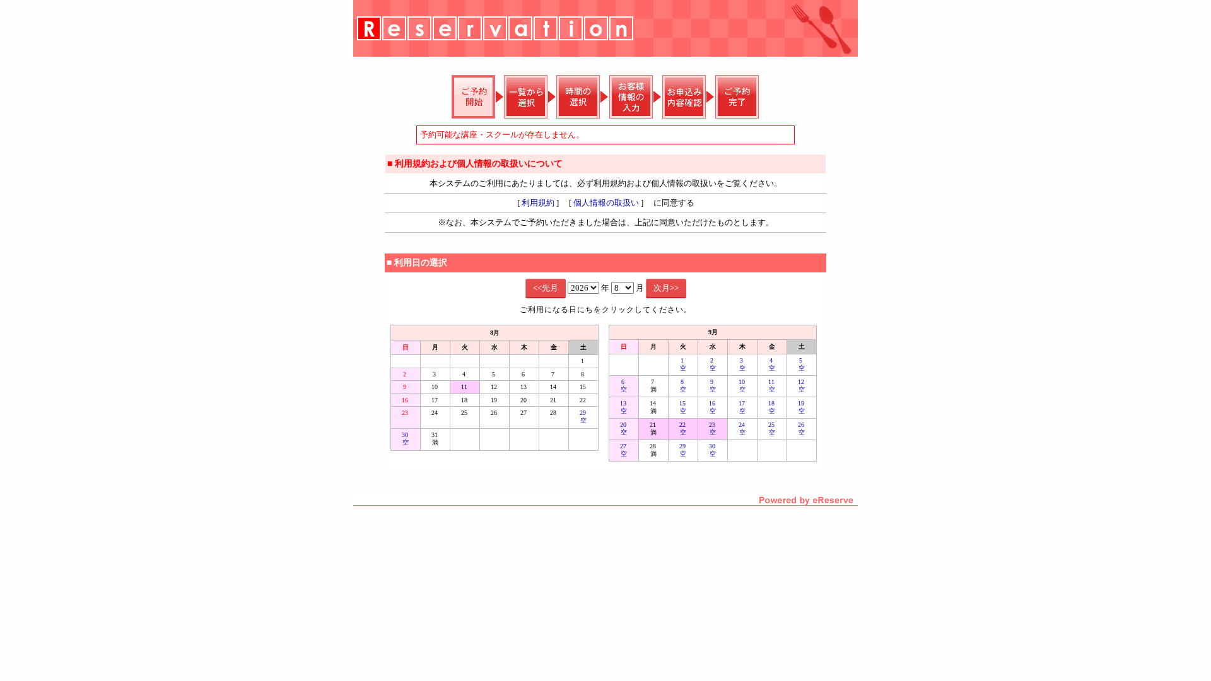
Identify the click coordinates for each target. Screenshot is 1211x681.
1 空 (683, 364)
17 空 (743, 407)
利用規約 (538, 202)
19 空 (802, 407)
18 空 (772, 407)
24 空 (743, 428)
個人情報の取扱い (606, 202)
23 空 (713, 428)
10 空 (743, 385)
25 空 (772, 428)
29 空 (584, 416)
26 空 (802, 428)
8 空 (683, 385)
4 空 (772, 364)
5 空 (802, 364)
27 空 (624, 450)
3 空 (742, 364)
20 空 (624, 428)
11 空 (772, 385)
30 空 (406, 438)
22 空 (683, 428)
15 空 (683, 407)
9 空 (713, 385)
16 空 (713, 407)
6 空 (624, 385)
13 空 (624, 407)
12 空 (802, 385)
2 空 (713, 364)
